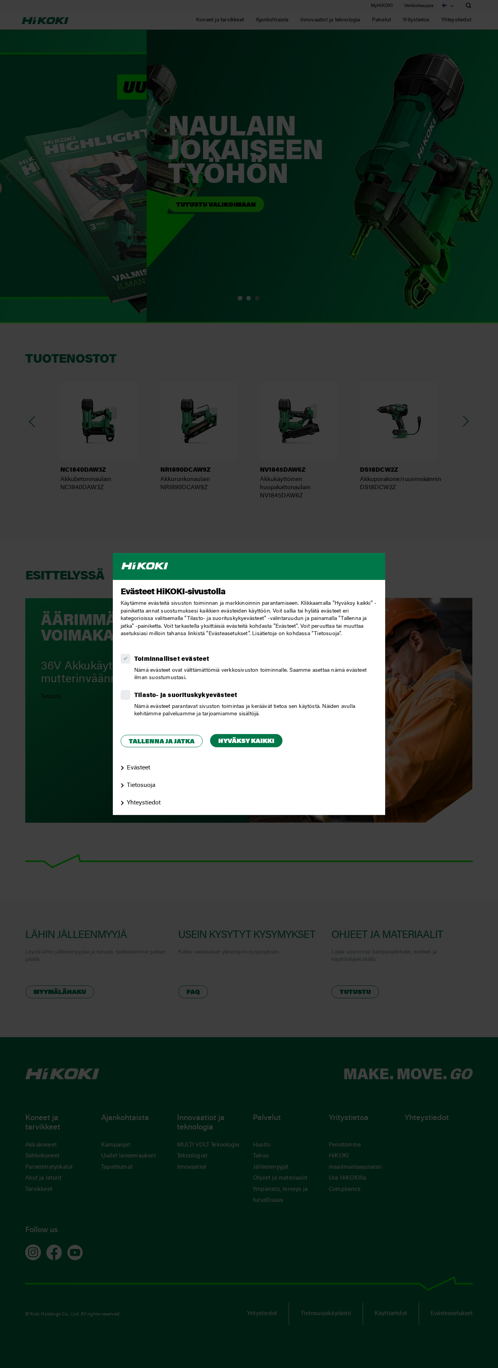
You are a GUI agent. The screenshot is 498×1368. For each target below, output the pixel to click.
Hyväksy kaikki (246, 741)
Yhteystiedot (144, 803)
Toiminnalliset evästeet (171, 659)
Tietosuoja (141, 785)
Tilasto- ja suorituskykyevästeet (185, 695)
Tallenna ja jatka (162, 742)
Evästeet (138, 768)
